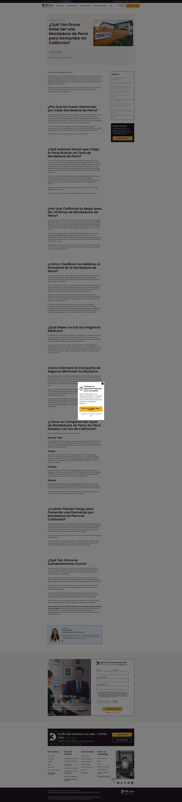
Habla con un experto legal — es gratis (91, 408)
